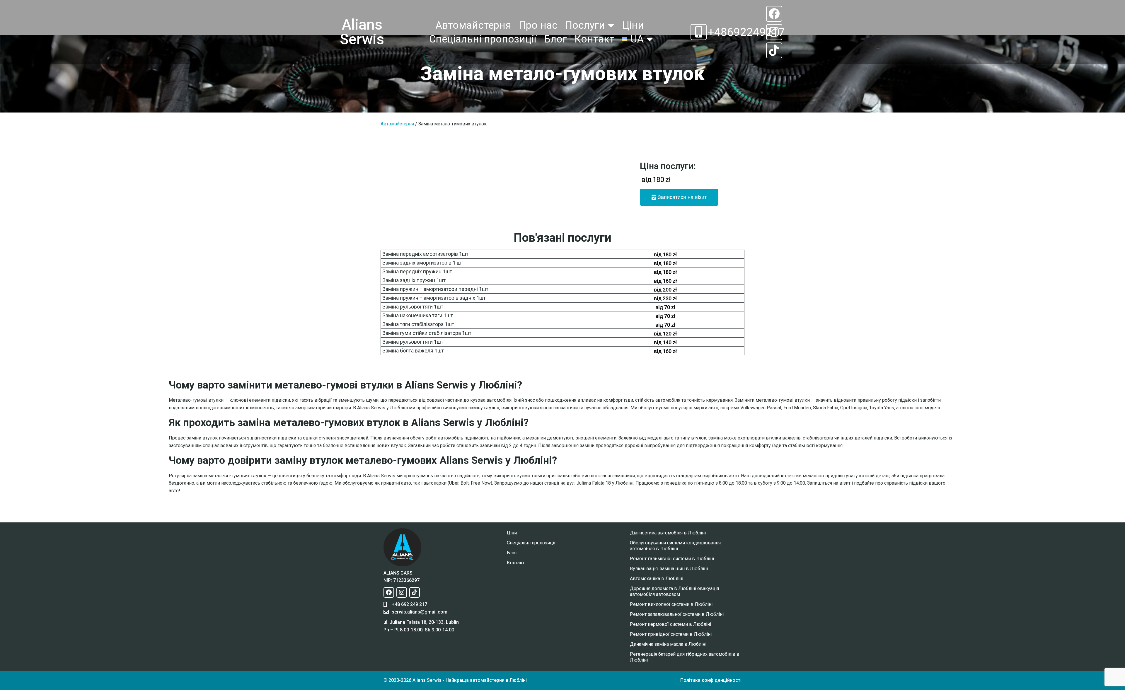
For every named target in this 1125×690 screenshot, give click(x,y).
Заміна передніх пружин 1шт (417, 271)
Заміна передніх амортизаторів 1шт (425, 254)
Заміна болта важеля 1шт (413, 350)
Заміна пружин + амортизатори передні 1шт (435, 289)
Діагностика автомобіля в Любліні (668, 533)
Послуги (585, 25)
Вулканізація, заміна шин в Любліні (669, 568)
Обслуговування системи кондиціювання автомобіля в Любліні (675, 545)
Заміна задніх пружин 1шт (414, 280)
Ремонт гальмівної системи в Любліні (672, 558)
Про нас (538, 25)
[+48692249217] (698, 32)
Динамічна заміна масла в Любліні (668, 644)
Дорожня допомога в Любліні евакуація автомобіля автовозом (674, 591)
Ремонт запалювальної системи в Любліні (677, 614)
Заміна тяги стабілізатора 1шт (418, 324)
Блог (555, 39)
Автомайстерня (473, 25)
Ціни (633, 25)
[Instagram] (774, 32)
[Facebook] (774, 14)
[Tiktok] (774, 50)
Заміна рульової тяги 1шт (412, 307)
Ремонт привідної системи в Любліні (671, 634)
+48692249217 (746, 32)
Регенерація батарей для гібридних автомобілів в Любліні (684, 657)
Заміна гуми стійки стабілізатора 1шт (426, 333)
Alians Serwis (362, 32)
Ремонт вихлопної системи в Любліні (671, 604)
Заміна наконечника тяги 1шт (417, 315)
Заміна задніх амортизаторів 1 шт (422, 263)
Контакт (594, 39)
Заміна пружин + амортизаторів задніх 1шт (434, 298)
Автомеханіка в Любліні (656, 578)
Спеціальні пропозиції (482, 39)
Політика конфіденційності (711, 680)
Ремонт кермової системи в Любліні (670, 624)
